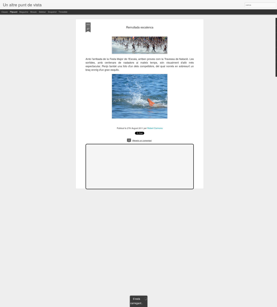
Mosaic (33, 11)
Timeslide (63, 11)
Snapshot (52, 11)
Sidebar (42, 11)
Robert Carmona (155, 128)
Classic (4, 11)
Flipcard (13, 11)
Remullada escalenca (139, 27)
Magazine (23, 11)
